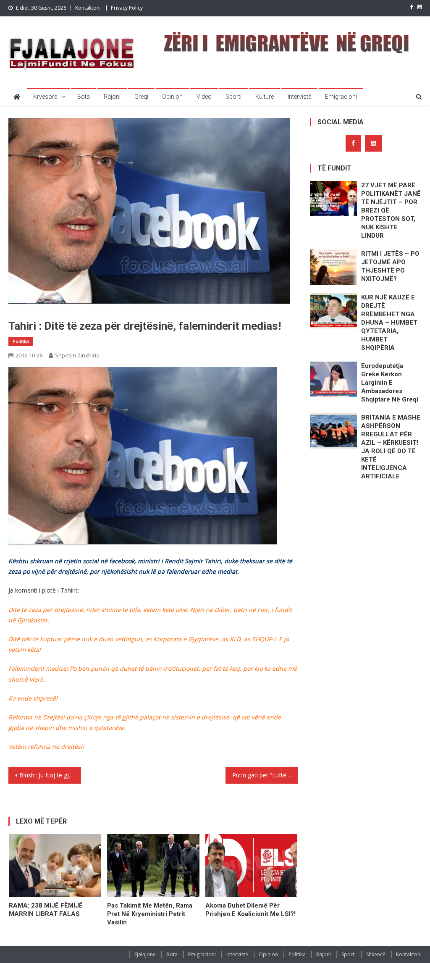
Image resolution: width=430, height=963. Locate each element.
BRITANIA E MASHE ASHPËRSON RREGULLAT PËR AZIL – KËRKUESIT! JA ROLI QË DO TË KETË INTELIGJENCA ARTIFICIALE (390, 447)
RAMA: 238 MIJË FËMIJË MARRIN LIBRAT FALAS (46, 910)
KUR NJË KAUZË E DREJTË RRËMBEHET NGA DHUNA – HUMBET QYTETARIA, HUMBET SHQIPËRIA (389, 323)
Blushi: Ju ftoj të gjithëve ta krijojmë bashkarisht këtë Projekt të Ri (50, 775)
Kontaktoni (88, 7)
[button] (142, 461)
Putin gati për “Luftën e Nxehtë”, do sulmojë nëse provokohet (265, 775)
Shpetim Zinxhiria (77, 355)
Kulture (264, 96)
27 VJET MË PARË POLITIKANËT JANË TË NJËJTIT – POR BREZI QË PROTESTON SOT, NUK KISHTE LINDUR (391, 210)
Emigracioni (341, 96)
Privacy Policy (127, 7)
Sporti (233, 96)
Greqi (141, 96)
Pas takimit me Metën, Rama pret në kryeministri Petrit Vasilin (149, 914)
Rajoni (112, 96)
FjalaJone (145, 954)
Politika (21, 341)
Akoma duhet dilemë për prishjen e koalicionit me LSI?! (250, 910)
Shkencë (375, 954)
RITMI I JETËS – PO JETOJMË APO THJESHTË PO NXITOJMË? (390, 266)
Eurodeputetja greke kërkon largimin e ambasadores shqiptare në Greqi (389, 382)
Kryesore (45, 96)
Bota (83, 96)
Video (204, 96)
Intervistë (299, 96)
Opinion (172, 96)
